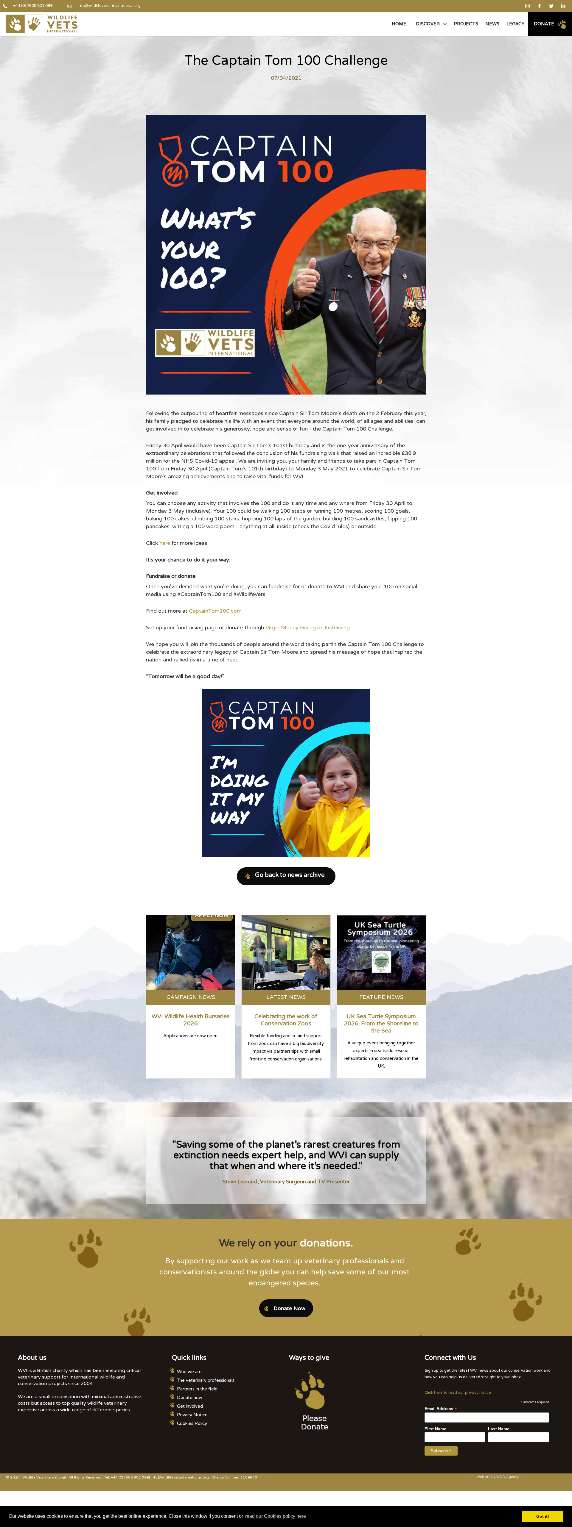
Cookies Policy (192, 1423)
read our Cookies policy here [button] (275, 1516)
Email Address (441, 1409)
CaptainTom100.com (215, 611)
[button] (430, 24)
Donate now (189, 1397)
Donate (544, 23)
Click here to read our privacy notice (458, 1392)
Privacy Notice (192, 1415)
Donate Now (289, 1308)
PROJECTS (466, 23)
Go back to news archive (290, 875)
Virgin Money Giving (291, 627)
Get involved (190, 1406)
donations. (326, 1243)
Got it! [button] (542, 1516)
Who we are (189, 1371)
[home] (41, 24)
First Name (435, 1428)
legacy (515, 23)
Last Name (498, 1428)
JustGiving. (337, 627)
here (165, 543)
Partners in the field (197, 1389)
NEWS (492, 23)
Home (399, 23)
